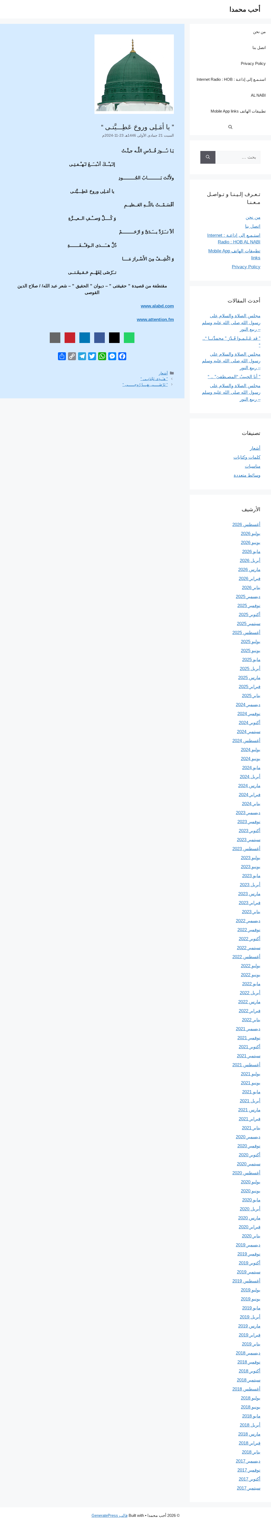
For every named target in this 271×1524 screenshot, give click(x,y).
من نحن (259, 31)
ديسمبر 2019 (248, 1244)
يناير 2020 (251, 1235)
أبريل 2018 (250, 1425)
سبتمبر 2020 (248, 1163)
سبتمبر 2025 (248, 623)
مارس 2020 (249, 1217)
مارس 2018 (249, 1434)
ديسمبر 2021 (248, 1028)
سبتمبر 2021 (248, 1055)
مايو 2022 (251, 983)
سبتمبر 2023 (248, 839)
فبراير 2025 (249, 686)
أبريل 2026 (250, 560)
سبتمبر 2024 (248, 731)
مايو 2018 (251, 1416)
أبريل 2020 (250, 1208)
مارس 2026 (249, 569)
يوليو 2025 (250, 641)
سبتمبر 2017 (248, 1488)
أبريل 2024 (250, 776)
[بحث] (207, 157)
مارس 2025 (249, 677)
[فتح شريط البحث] (230, 127)
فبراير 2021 (249, 1118)
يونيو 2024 (250, 758)
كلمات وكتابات (246, 457)
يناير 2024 (251, 803)
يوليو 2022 (250, 965)
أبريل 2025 (250, 668)
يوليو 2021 (250, 1073)
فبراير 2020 (249, 1226)
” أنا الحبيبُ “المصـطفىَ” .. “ (234, 376)
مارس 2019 (249, 1326)
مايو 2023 (251, 875)
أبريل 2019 (250, 1317)
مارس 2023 (249, 893)
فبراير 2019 (249, 1335)
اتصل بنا (259, 47)
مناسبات (252, 466)
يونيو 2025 (250, 650)
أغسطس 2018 (246, 1389)
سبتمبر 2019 (248, 1272)
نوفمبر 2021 (248, 1037)
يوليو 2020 (250, 1181)
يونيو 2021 (250, 1082)
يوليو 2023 (250, 857)
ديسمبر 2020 (248, 1136)
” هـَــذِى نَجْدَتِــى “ (154, 379)
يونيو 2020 (250, 1190)
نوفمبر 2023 (248, 821)
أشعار (163, 373)
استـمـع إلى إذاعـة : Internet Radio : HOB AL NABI (231, 87)
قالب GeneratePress (110, 1515)
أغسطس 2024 (246, 740)
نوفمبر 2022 (248, 929)
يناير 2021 (251, 1127)
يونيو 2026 (250, 542)
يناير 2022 (251, 1019)
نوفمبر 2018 (248, 1362)
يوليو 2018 (250, 1398)
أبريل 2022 (250, 992)
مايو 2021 (251, 1091)
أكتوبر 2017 (249, 1479)
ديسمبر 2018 (248, 1353)
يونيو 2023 (250, 866)
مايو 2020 (251, 1199)
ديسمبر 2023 (248, 812)
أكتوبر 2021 (249, 1046)
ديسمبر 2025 (248, 596)
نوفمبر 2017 (248, 1470)
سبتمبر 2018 (248, 1380)
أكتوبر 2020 (249, 1154)
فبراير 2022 (249, 1010)
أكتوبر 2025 (249, 614)
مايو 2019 (251, 1308)
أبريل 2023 (250, 884)
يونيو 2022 (250, 974)
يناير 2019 (251, 1344)
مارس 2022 (249, 1001)
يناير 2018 (251, 1452)
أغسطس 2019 (246, 1281)
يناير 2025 (251, 695)
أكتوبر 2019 (249, 1262)
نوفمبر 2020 (248, 1145)
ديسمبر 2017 (248, 1461)
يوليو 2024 (250, 749)
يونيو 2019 (250, 1299)
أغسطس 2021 (246, 1064)
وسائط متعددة (247, 475)
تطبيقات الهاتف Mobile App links (238, 111)
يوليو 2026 (250, 533)
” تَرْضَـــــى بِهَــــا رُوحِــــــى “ (145, 384)
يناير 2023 (251, 911)
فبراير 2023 (249, 902)
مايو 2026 (251, 551)
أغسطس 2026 (246, 524)
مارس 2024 (249, 785)
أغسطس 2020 (246, 1172)
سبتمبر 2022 (248, 947)
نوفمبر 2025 (248, 605)
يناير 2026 (251, 587)
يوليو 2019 (250, 1290)
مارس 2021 (249, 1109)
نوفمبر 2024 (248, 713)
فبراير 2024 (249, 794)
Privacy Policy (253, 63)
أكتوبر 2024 (249, 722)
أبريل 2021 (250, 1100)
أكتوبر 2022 (249, 938)
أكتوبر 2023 (249, 830)
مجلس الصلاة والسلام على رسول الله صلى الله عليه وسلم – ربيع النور (231, 322)
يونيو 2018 (250, 1407)
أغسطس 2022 (246, 956)
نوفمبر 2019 (248, 1253)
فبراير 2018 (249, 1443)
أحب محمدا (244, 9)
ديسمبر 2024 (248, 704)
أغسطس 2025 (246, 632)
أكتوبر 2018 (249, 1371)
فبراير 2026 (249, 578)
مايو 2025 (251, 659)
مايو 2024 (251, 767)
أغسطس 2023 (246, 848)
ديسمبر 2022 (248, 920)
